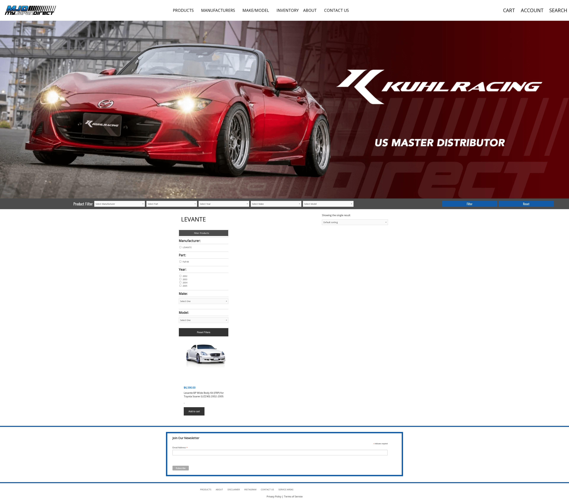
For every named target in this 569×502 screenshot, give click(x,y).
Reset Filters (203, 332)
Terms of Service (293, 496)
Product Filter (83, 204)
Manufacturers (218, 10)
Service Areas (285, 489)
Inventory (287, 10)
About (310, 10)
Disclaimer (233, 489)
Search (558, 10)
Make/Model (255, 10)
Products (183, 10)
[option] (284, 109)
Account (532, 10)
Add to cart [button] (194, 411)
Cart (509, 10)
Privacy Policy (274, 496)
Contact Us (336, 10)
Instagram (250, 489)
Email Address (180, 448)
